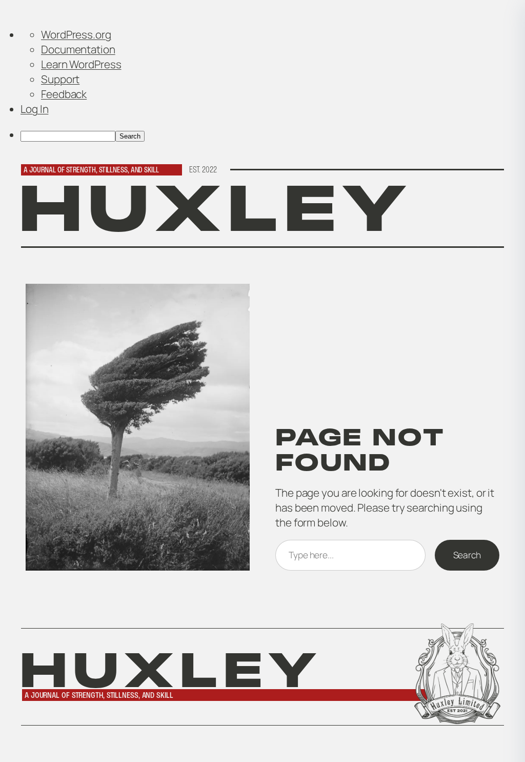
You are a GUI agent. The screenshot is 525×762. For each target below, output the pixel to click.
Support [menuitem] (60, 79)
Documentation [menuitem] (78, 49)
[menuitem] (273, 134)
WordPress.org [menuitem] (76, 34)
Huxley (216, 208)
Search (467, 555)
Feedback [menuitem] (64, 94)
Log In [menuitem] (34, 109)
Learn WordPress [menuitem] (81, 64)
